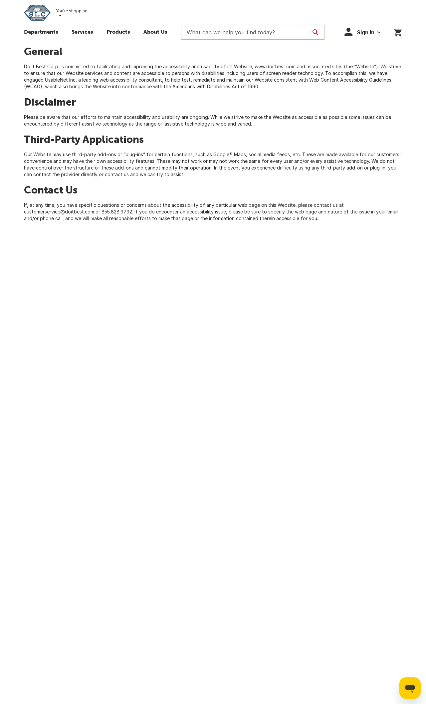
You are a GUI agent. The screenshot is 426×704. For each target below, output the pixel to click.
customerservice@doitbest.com (59, 211)
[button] (82, 32)
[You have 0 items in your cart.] (398, 31)
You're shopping (72, 10)
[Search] (316, 32)
